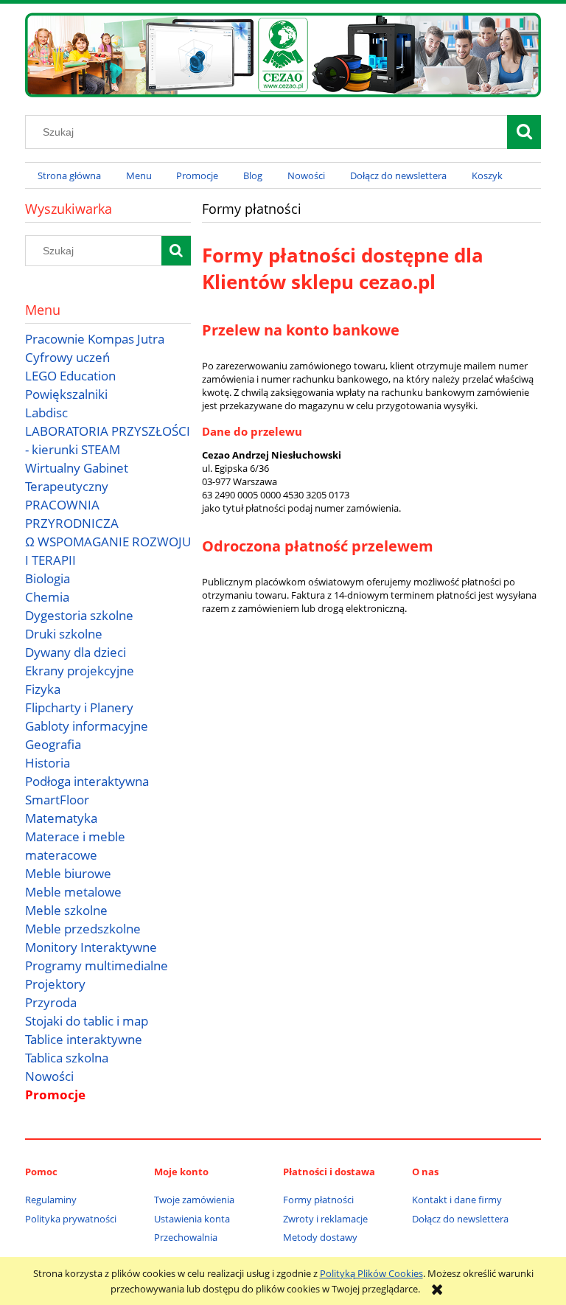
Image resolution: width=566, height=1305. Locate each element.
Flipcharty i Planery (79, 707)
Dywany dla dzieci (75, 652)
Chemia (47, 596)
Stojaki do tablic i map (86, 1020)
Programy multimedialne (96, 965)
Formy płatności (318, 1199)
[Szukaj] (524, 132)
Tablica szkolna (66, 1057)
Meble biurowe (68, 873)
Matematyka (61, 818)
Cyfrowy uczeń (67, 357)
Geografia (53, 744)
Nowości (49, 1076)
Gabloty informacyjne (86, 725)
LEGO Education (70, 375)
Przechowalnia (185, 1237)
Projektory (55, 983)
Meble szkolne (66, 910)
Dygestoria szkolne (79, 615)
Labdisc (46, 412)
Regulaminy (51, 1199)
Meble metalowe (73, 891)
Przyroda (51, 1002)
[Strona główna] (283, 52)
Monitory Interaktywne (91, 947)
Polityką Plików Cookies (371, 1273)
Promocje (55, 1094)
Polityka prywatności (70, 1218)
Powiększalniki (66, 394)
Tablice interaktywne (83, 1039)
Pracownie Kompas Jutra (94, 338)
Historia (47, 762)
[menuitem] (69, 176)
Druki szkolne (63, 633)
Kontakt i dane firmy (457, 1199)
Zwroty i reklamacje (325, 1218)
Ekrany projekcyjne (79, 670)
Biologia (47, 578)
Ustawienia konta (192, 1218)
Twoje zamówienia (194, 1199)
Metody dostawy (320, 1237)
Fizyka (42, 689)
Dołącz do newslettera (460, 1218)
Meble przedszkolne (83, 928)
